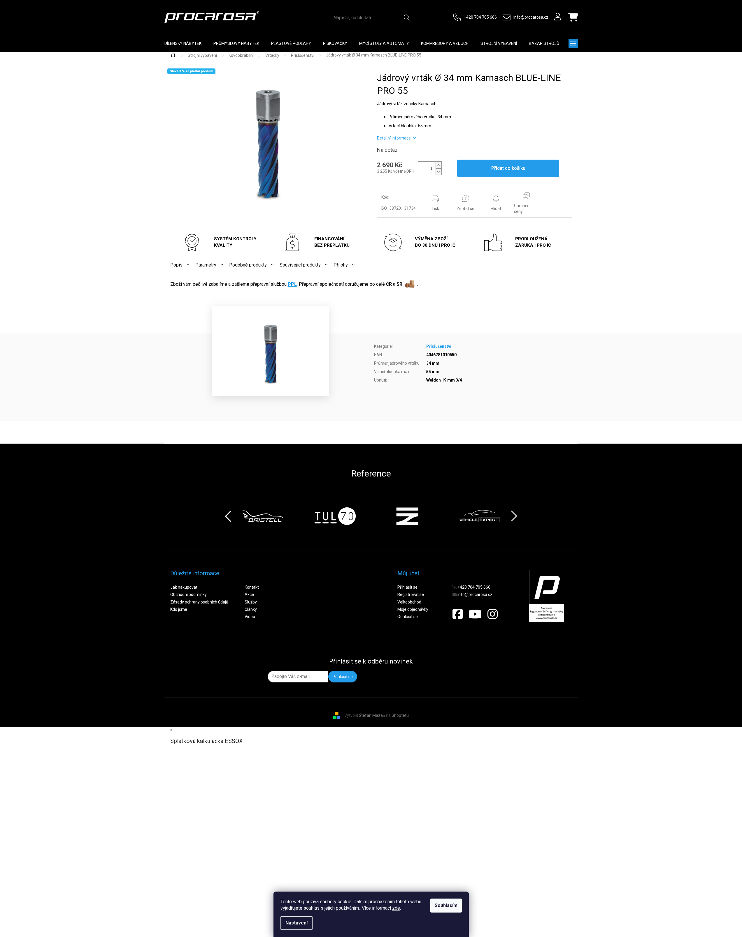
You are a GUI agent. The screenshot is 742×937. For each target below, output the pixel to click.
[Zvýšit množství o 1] (438, 165)
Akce (249, 594)
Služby (251, 602)
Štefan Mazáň (372, 715)
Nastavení (296, 923)
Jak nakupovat (183, 587)
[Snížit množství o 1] (438, 171)
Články (251, 609)
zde (396, 908)
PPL (292, 284)
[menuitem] (183, 43)
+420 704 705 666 (480, 17)
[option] (263, 516)
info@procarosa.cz (530, 17)
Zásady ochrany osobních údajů (199, 602)
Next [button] (514, 516)
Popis (176, 265)
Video (250, 616)
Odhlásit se (407, 616)
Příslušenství (438, 346)
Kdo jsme (178, 609)
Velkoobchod (409, 602)
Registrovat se (410, 594)
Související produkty (300, 265)
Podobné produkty (248, 265)
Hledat (407, 17)
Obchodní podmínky (188, 594)
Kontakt (252, 587)
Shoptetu (400, 715)
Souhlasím (446, 905)
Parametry (205, 265)
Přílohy (341, 265)
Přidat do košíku (508, 168)
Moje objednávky (412, 609)
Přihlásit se (407, 587)
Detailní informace (394, 138)
